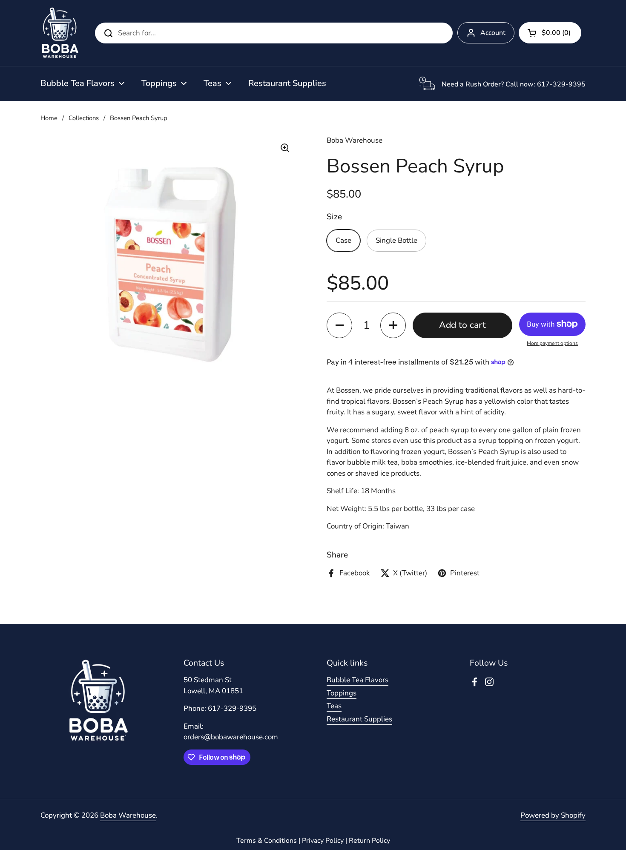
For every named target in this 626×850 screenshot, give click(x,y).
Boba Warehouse (128, 815)
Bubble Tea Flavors (357, 680)
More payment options (552, 343)
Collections (84, 118)
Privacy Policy (323, 840)
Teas (334, 706)
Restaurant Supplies (359, 719)
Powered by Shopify (553, 815)
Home (48, 118)
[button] (550, 32)
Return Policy (369, 840)
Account (492, 32)
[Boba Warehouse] (60, 33)
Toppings (341, 693)
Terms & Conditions (266, 840)
